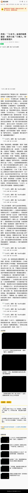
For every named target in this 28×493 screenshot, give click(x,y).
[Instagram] (20, 1)
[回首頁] (5, 1)
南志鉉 (7, 99)
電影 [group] (21, 4)
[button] (22, 1)
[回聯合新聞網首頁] (2, 2)
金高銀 (3, 402)
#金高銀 (3, 330)
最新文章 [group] (3, 4)
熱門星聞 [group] (11, 4)
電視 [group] (24, 4)
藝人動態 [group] (17, 4)
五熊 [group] (7, 4)
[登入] (24, 1)
